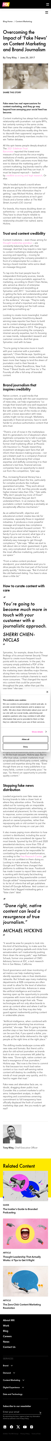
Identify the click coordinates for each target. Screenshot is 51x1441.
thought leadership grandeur (17, 243)
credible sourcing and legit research (24, 176)
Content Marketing (24, 22)
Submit (39, 1412)
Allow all (25, 739)
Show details (37, 732)
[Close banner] (47, 692)
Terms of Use (36, 1434)
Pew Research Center (31, 856)
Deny (25, 747)
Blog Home (8, 22)
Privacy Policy (24, 1418)
